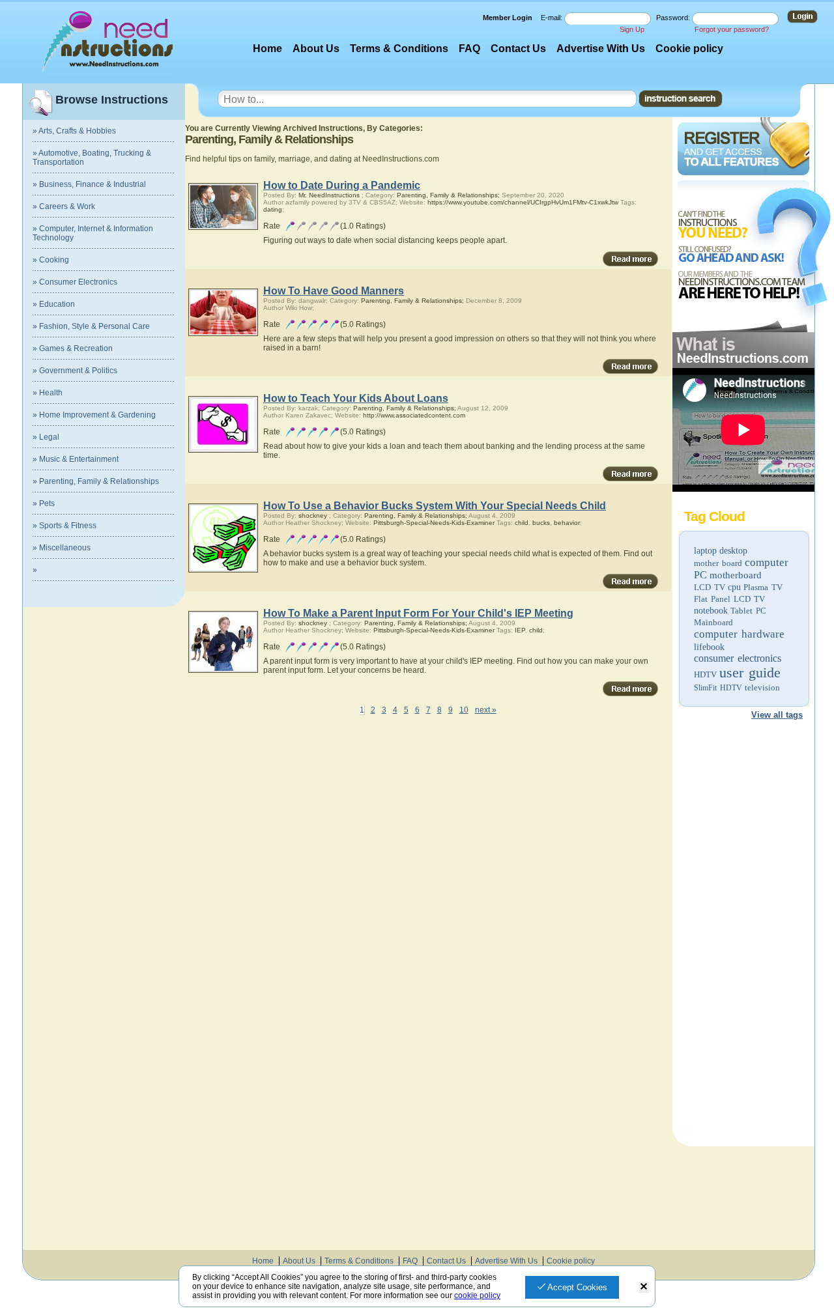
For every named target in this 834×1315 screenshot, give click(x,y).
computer (766, 562)
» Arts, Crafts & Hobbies (74, 130)
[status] (643, 1287)
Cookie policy (689, 48)
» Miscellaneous (62, 547)
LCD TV (709, 587)
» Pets (44, 503)
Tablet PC (748, 610)
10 (463, 709)
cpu (734, 587)
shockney (312, 515)
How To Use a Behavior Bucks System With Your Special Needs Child (434, 505)
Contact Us (518, 48)
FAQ (469, 48)
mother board (718, 563)
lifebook (709, 647)
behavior (567, 522)
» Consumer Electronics (75, 282)
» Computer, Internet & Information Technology (93, 233)
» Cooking (51, 259)
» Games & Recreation (73, 348)
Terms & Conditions (399, 48)
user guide (750, 672)
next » (485, 709)
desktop (733, 551)
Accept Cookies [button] (576, 1287)
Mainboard (713, 622)
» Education (54, 304)
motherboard (736, 575)
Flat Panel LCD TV (729, 599)
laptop (705, 551)
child (521, 522)
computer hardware (739, 634)
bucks (541, 522)
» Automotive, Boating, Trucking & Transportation (92, 157)
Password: (674, 17)
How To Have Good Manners (333, 290)
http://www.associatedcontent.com (414, 415)
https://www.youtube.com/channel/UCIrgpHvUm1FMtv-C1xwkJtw (522, 202)
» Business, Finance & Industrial (89, 184)
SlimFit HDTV (718, 687)
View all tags (777, 715)
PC (700, 574)
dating (272, 209)
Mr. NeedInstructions (329, 195)
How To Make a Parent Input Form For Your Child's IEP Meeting (418, 613)
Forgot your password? (732, 29)
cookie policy (477, 1295)
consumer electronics (737, 658)
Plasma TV (763, 587)
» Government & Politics (75, 370)
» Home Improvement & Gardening (94, 414)
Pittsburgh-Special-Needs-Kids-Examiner (434, 522)
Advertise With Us (600, 48)
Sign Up (632, 29)
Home (267, 48)
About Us (316, 48)
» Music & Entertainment (76, 459)
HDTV (705, 674)
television (762, 687)
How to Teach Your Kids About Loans (355, 398)
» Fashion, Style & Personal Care (91, 326)
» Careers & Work (64, 206)
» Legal (46, 437)
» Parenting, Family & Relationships (96, 481)
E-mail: (552, 17)
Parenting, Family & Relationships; (448, 195)
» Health (48, 392)
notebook (711, 610)
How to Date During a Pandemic (341, 185)
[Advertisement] (743, 928)
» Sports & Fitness (64, 525)
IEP (520, 630)
